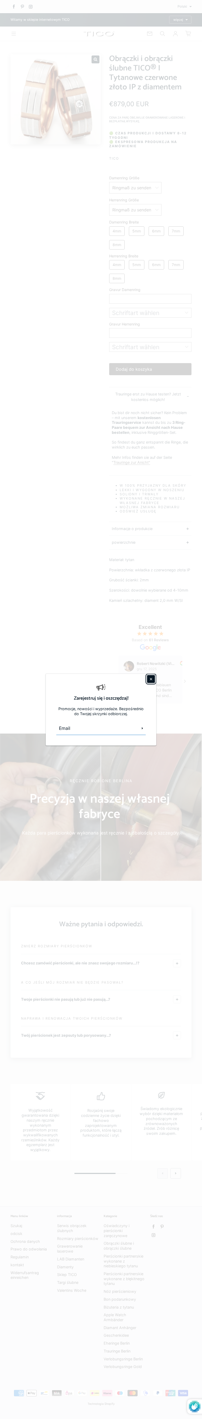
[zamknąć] (151, 679)
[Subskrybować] (142, 728)
